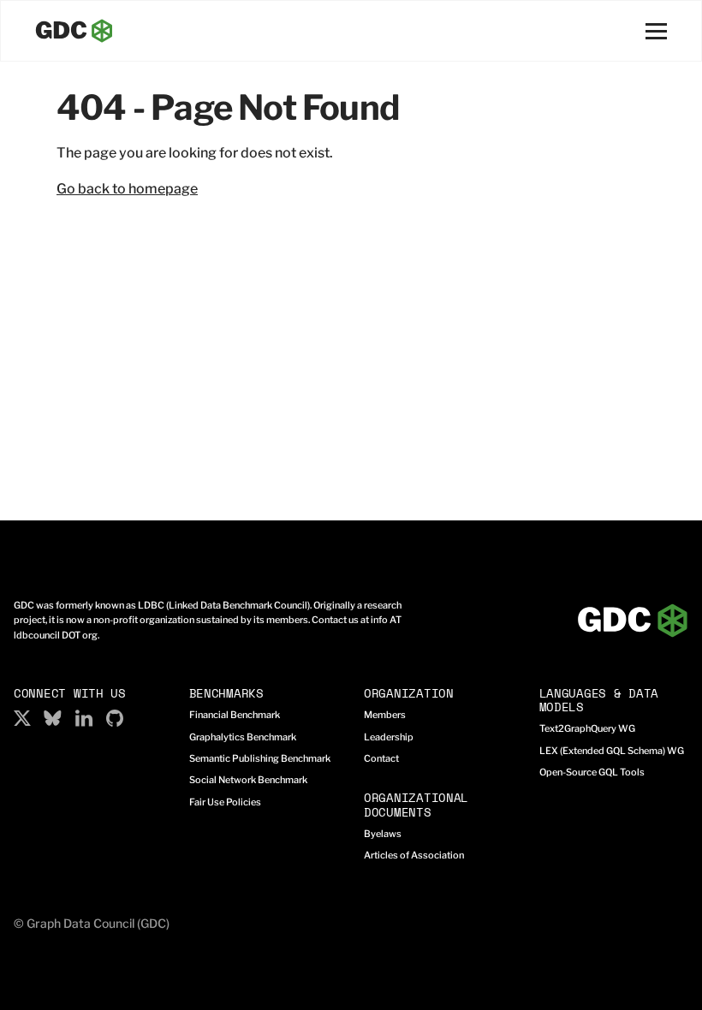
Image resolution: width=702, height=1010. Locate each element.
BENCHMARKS (226, 693)
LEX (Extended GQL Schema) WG (611, 751)
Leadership (388, 737)
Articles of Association (414, 855)
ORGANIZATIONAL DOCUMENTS (416, 804)
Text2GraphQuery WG (587, 728)
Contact (381, 758)
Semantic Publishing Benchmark (259, 758)
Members (385, 715)
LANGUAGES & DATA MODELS (599, 700)
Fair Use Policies (225, 802)
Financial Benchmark (234, 715)
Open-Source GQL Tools (592, 772)
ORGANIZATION (409, 693)
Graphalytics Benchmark (242, 737)
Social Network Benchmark (248, 780)
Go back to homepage (127, 189)
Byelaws (383, 834)
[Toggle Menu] (656, 31)
